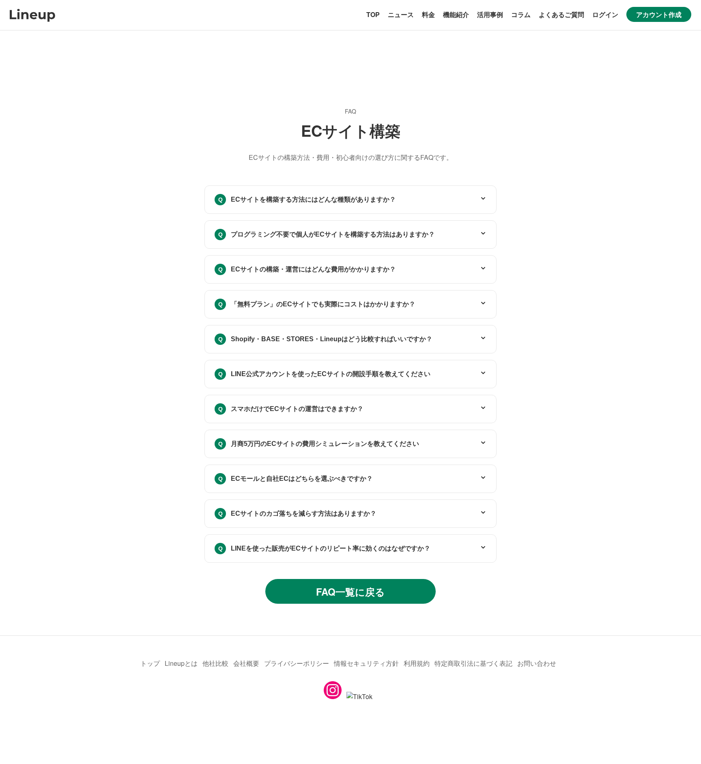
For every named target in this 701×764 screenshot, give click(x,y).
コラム (521, 14)
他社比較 (215, 663)
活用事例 (490, 14)
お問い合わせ (536, 663)
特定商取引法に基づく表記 (473, 663)
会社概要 (246, 663)
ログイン (605, 14)
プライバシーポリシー (296, 663)
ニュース (401, 14)
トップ (150, 663)
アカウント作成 (659, 14)
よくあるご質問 (561, 14)
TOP (373, 14)
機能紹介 (456, 14)
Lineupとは (181, 663)
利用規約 (417, 663)
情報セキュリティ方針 (366, 663)
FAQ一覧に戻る (350, 591)
